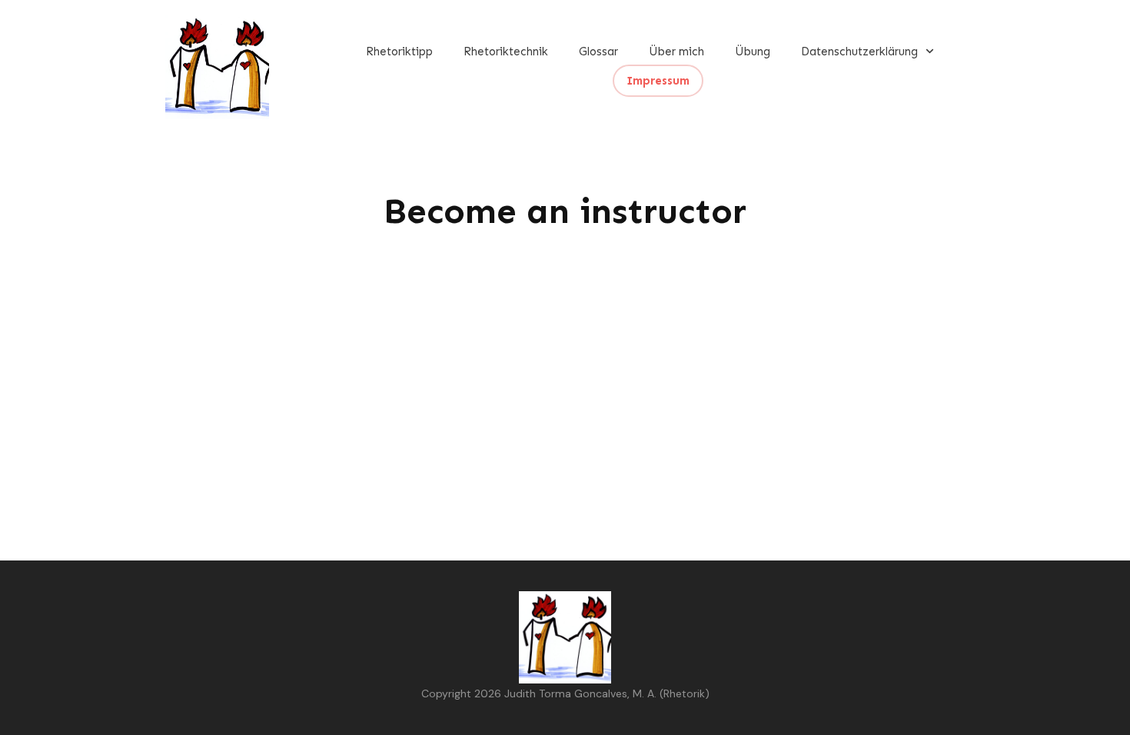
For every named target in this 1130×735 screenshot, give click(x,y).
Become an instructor (565, 211)
